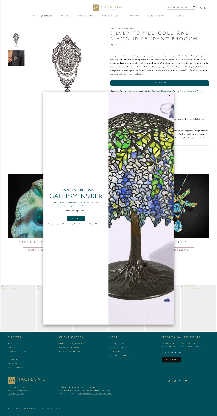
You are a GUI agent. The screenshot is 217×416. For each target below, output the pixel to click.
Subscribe (76, 218)
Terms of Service (95, 224)
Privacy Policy (83, 224)
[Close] (169, 95)
